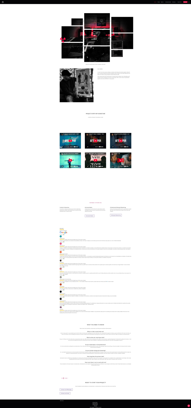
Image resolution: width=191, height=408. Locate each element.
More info (179, 2)
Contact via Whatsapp (66, 187)
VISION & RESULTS (95, 60)
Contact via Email (65, 190)
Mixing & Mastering (116, 215)
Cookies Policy (95, 404)
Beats (162, 2)
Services (173, 2)
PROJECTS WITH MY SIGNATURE (95, 113)
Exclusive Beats (89, 216)
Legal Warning (95, 403)
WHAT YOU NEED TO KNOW (95, 325)
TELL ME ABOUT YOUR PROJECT (95, 180)
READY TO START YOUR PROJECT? (95, 382)
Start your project (95, 24)
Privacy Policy (95, 402)
